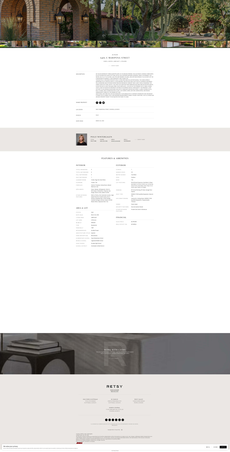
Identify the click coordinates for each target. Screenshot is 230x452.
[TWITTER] (113, 420)
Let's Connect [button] (115, 358)
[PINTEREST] (123, 420)
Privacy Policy (117, 429)
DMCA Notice (114, 425)
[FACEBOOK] (106, 420)
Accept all (223, 447)
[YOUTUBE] (119, 420)
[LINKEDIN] (109, 420)
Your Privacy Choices (115, 450)
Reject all (208, 447)
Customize (215, 447)
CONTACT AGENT (141, 139)
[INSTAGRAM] (116, 420)
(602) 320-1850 (104, 141)
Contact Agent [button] (115, 65)
